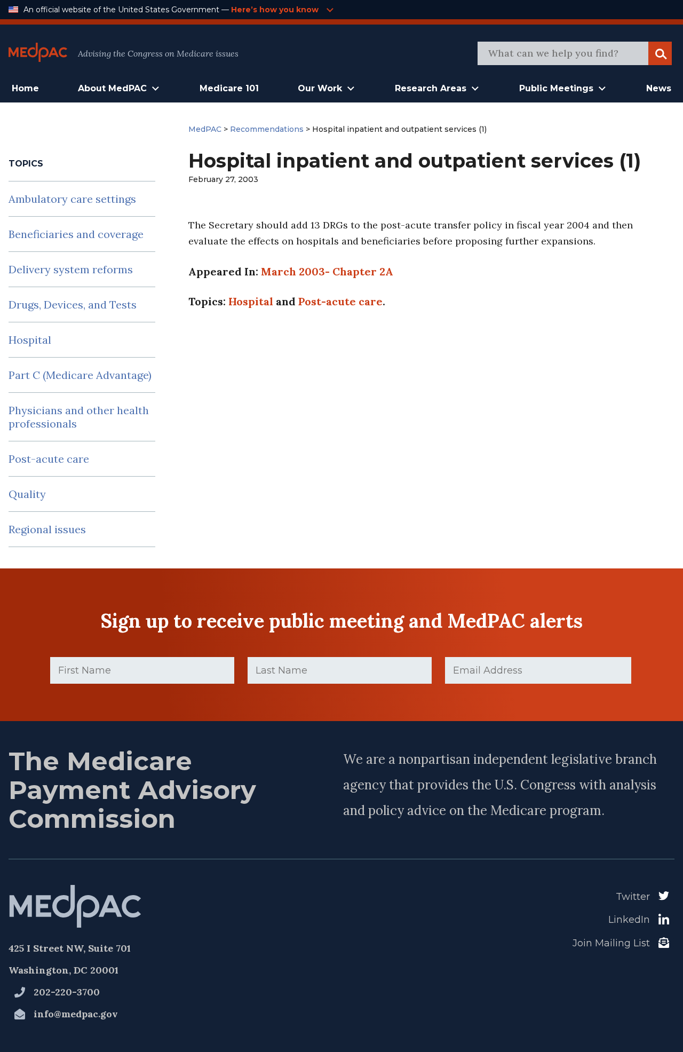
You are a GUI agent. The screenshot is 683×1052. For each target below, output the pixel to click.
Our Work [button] (320, 88)
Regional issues (47, 529)
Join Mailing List (611, 943)
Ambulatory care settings (72, 198)
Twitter (633, 897)
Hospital (30, 339)
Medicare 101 (229, 88)
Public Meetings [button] (556, 88)
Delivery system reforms (71, 269)
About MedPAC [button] (112, 88)
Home (25, 88)
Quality (27, 494)
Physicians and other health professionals (79, 417)
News (658, 88)
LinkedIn (629, 920)
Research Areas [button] (430, 88)
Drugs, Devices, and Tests (73, 304)
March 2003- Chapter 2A (327, 271)
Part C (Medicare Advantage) (80, 375)
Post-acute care (49, 458)
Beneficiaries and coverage (76, 234)
